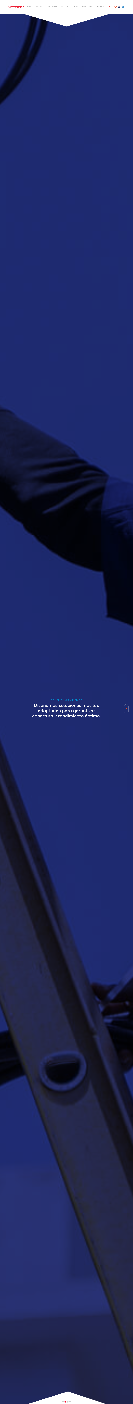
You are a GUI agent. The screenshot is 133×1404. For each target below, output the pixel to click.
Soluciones (52, 7)
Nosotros (40, 7)
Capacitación (87, 7)
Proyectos (65, 7)
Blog (76, 7)
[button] (131, 709)
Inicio (29, 7)
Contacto (101, 7)
